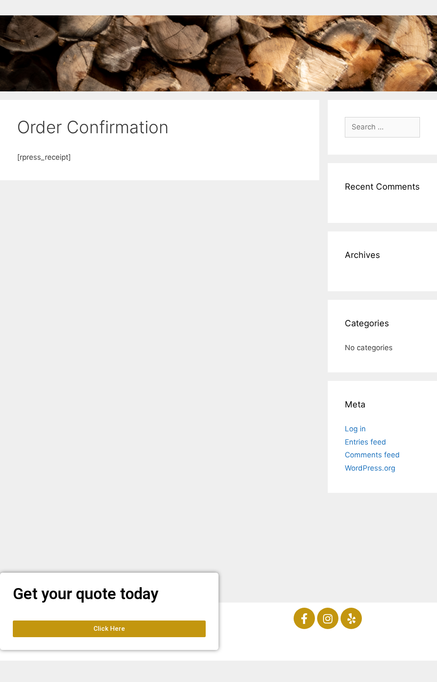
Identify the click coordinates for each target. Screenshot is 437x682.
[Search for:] (382, 127)
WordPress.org (370, 468)
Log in (355, 428)
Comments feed (372, 455)
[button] (109, 629)
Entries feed (365, 442)
